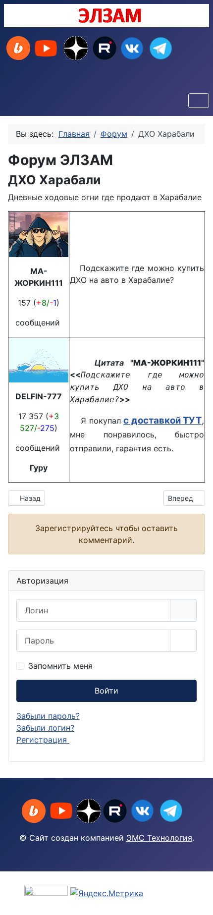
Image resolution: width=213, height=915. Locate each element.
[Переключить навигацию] (198, 100)
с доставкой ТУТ (162, 420)
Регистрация (42, 740)
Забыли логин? (45, 728)
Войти (106, 691)
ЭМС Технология (159, 838)
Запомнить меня (60, 666)
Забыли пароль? (48, 716)
